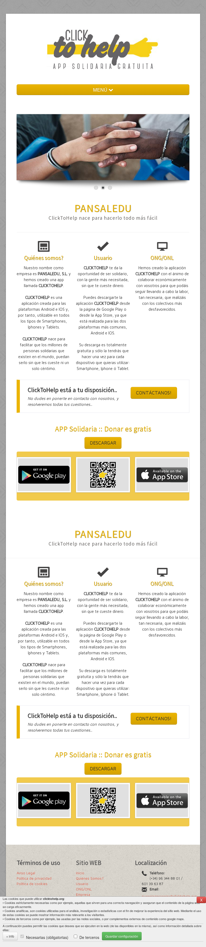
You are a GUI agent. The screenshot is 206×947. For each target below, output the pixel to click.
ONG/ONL (84, 889)
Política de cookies (32, 884)
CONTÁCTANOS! (154, 393)
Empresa (83, 894)
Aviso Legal (26, 873)
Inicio (80, 873)
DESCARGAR (103, 443)
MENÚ (101, 89)
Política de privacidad (34, 878)
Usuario (82, 884)
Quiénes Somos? (90, 878)
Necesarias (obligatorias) (47, 937)
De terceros (89, 937)
